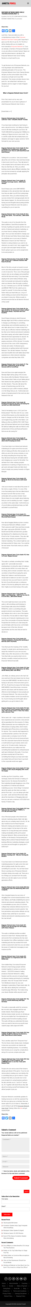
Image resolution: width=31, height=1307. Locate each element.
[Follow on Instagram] (13, 1278)
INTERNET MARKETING (8, 18)
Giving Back (6, 1288)
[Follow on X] (9, 1278)
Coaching (24, 1283)
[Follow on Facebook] (6, 1278)
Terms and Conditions (19, 1291)
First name (5, 1199)
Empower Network (17, 46)
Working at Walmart (9, 1265)
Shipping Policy (20, 1296)
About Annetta (13, 1283)
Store (3, 1286)
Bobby (5, 1250)
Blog (24, 1288)
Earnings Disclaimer (21, 1293)
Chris (4, 1260)
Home (4, 1283)
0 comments (18, 18)
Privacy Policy (7, 1293)
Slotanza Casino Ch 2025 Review (13, 1233)
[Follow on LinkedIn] (17, 1278)
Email (4, 1206)
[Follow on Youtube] (21, 1278)
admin (5, 16)
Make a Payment (22, 1286)
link (21, 1108)
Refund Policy (8, 1296)
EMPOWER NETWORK (21, 16)
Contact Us (6, 1291)
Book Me (17, 1288)
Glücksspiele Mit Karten (10, 1223)
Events (11, 1286)
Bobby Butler (7, 1255)
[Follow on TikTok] (25, 1278)
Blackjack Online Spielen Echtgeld (13, 1230)
